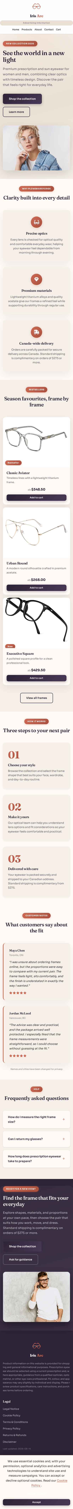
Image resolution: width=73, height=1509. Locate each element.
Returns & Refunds (14, 1435)
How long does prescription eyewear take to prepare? (34, 1159)
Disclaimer (9, 1441)
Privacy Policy (11, 1428)
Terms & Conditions (15, 1422)
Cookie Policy (11, 1415)
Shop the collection (22, 98)
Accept (36, 1502)
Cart (58, 29)
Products (27, 29)
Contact (49, 29)
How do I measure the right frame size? (32, 1119)
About (38, 29)
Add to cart (36, 497)
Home (15, 29)
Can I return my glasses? (25, 1139)
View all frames (36, 698)
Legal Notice (11, 1409)
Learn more (16, 112)
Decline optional (36, 1493)
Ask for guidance (20, 1259)
